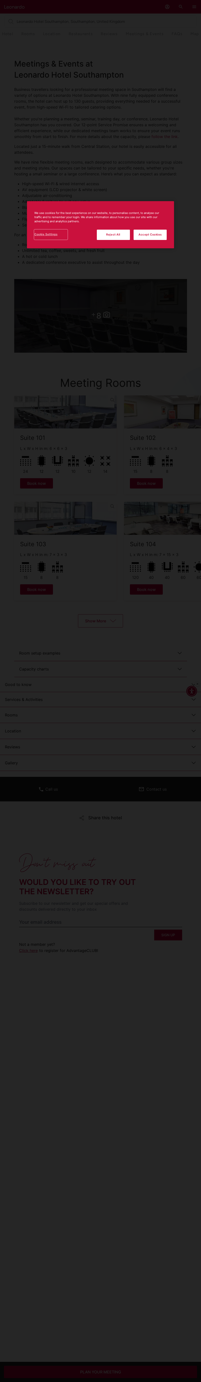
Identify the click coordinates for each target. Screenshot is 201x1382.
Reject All (113, 234)
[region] (100, 224)
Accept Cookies (150, 234)
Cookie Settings (46, 234)
